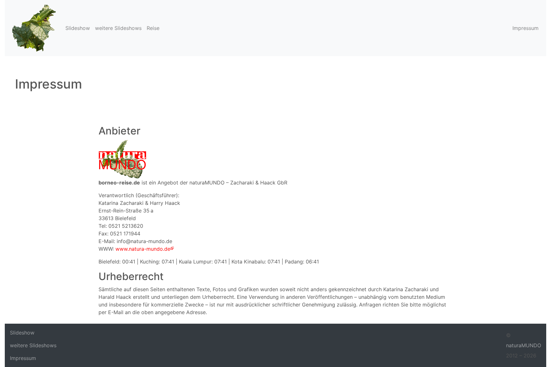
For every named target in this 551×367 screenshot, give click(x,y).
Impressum (525, 28)
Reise (153, 28)
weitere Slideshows (118, 28)
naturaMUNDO (523, 345)
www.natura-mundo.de (142, 249)
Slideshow (77, 28)
